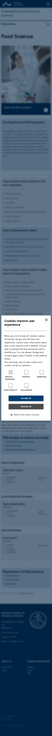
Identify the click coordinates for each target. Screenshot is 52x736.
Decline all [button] (26, 406)
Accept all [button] (26, 398)
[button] (26, 414)
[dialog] (26, 368)
